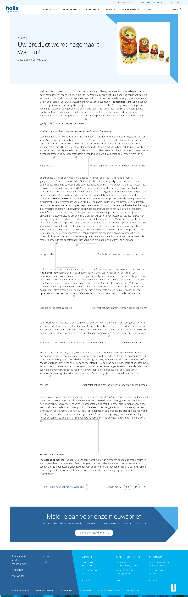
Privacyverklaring (66, 590)
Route (84, 580)
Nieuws (149, 9)
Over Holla (48, 9)
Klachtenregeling (133, 590)
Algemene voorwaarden (44, 590)
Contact (170, 2)
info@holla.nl (144, 2)
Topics (109, 9)
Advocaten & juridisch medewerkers (19, 560)
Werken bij (158, 2)
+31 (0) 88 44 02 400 (126, 2)
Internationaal (129, 9)
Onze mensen (70, 9)
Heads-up (46, 562)
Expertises (91, 9)
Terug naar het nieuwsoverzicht (66, 486)
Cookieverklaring (85, 590)
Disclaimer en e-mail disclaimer (109, 590)
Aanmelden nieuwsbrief (92, 532)
